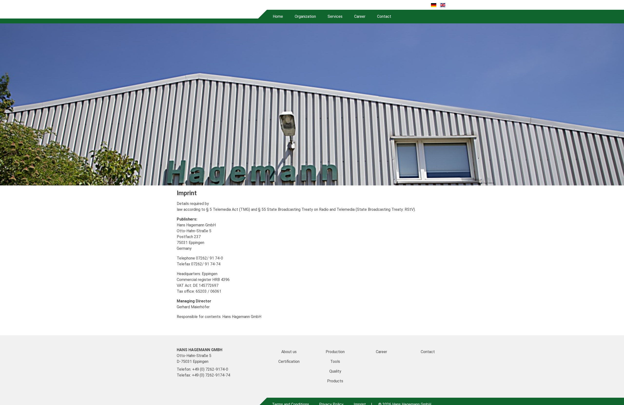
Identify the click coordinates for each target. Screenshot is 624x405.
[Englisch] (442, 5)
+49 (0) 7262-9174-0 (210, 369)
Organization (305, 16)
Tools (335, 361)
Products (335, 381)
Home (278, 16)
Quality (335, 371)
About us (289, 351)
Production (335, 351)
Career (359, 16)
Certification (289, 361)
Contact (384, 16)
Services (335, 16)
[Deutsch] (433, 5)
